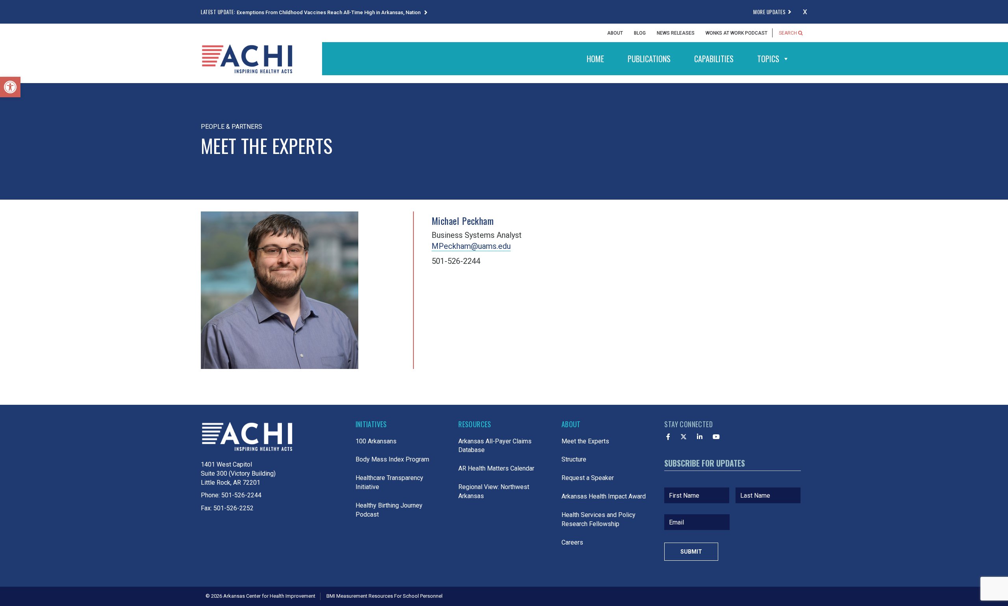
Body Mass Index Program (392, 459)
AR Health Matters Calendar (496, 468)
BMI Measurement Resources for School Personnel (384, 596)
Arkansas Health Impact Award (603, 496)
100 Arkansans (376, 441)
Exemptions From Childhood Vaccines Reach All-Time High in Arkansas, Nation (329, 12)
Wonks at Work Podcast (736, 33)
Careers (572, 542)
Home (595, 59)
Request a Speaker (587, 478)
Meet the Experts (585, 441)
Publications (649, 59)
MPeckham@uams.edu (471, 246)
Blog (640, 33)
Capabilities (714, 59)
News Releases (676, 33)
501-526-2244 (241, 495)
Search (788, 33)
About (615, 33)
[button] (10, 87)
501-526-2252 (233, 508)
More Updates (769, 12)
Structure (573, 459)
